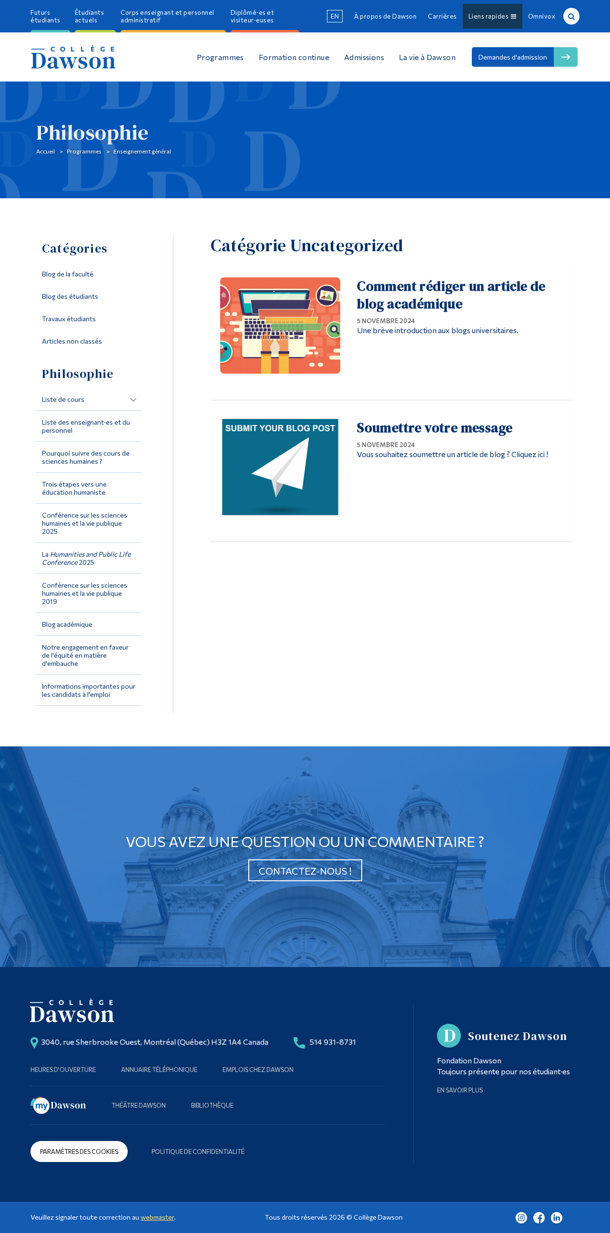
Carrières (442, 16)
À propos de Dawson (385, 16)
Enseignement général (142, 151)
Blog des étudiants (70, 296)
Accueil (45, 151)
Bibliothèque (212, 1105)
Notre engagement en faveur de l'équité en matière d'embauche (85, 655)
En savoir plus (460, 1090)
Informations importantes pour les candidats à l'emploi (88, 690)
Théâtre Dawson (139, 1105)
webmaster (157, 1217)
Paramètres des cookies (79, 1151)
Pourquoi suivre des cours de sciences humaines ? (86, 457)
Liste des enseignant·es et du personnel (86, 426)
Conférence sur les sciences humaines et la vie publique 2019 (84, 593)
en (335, 16)
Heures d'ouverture (63, 1069)
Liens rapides (489, 16)
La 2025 (86, 558)
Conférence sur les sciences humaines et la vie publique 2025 (84, 523)
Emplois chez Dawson (258, 1069)
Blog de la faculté (67, 274)
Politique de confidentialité (198, 1151)
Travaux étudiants (69, 319)
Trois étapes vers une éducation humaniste (74, 488)
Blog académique (67, 624)
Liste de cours (63, 399)
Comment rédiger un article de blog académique (451, 294)
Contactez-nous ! (305, 870)
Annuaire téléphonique (159, 1069)
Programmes (84, 151)
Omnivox (542, 16)
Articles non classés (72, 341)
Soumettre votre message (434, 427)
